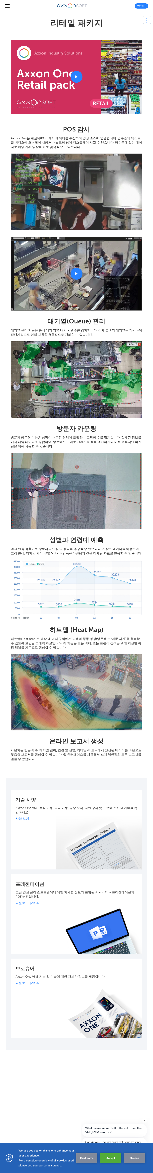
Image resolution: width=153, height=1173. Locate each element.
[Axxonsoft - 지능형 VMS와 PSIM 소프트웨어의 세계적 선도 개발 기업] (72, 6)
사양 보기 (22, 819)
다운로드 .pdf (25, 903)
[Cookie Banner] (76, 1158)
